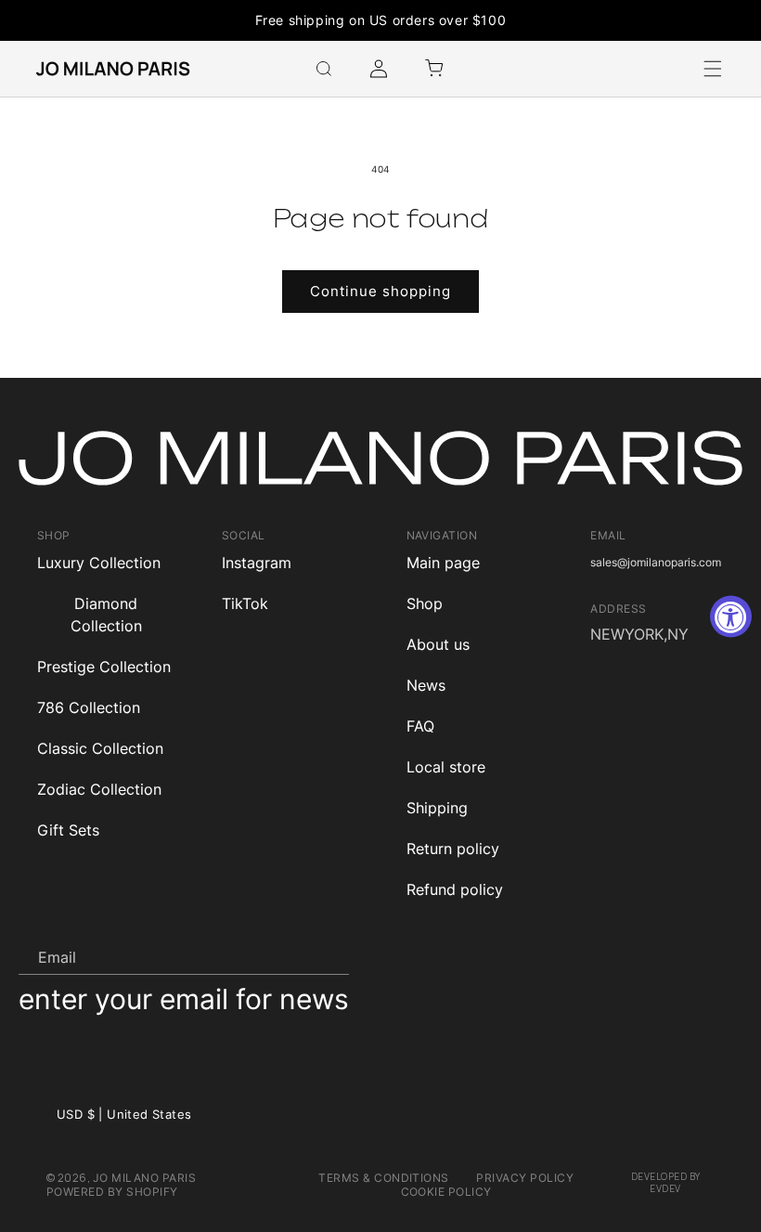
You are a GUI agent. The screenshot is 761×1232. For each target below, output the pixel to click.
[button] (323, 68)
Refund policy (454, 889)
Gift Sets (68, 830)
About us (438, 644)
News (425, 685)
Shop (424, 603)
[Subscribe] (327, 956)
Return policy (452, 848)
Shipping (437, 807)
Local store (445, 767)
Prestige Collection (104, 666)
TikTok (245, 603)
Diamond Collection (106, 614)
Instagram (256, 562)
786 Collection (88, 707)
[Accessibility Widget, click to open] (731, 616)
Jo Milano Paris (144, 1178)
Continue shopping (380, 291)
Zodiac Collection (99, 789)
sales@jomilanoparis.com (655, 562)
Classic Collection (100, 748)
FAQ (420, 726)
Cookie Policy (446, 1192)
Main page (443, 562)
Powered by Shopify (112, 1192)
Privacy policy (525, 1178)
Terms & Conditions (383, 1178)
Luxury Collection (99, 562)
